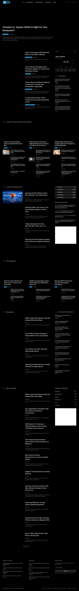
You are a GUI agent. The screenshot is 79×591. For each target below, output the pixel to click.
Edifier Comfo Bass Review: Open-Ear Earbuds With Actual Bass (13, 143)
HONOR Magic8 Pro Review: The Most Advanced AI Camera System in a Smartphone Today (43, 172)
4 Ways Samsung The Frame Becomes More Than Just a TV (35, 225)
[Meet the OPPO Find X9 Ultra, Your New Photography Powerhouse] (64, 276)
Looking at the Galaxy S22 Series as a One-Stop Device (12, 567)
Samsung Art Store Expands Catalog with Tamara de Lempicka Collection (37, 240)
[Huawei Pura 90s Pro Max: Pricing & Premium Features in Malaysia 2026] (13, 521)
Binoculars (57, 220)
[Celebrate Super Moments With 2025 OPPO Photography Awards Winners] (31, 291)
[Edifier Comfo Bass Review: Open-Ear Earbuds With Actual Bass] (14, 136)
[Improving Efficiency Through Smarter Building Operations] (74, 372)
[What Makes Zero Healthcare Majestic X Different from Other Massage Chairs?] (74, 95)
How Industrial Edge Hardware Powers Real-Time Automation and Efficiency (62, 353)
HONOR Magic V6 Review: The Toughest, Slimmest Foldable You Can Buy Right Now (65, 143)
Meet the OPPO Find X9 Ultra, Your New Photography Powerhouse (63, 283)
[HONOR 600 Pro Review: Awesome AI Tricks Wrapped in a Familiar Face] (56, 152)
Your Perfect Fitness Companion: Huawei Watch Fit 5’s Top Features (36, 334)
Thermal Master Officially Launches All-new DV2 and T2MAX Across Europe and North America (65, 221)
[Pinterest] (75, 2)
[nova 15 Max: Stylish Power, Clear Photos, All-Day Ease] (13, 537)
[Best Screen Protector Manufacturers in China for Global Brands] (74, 360)
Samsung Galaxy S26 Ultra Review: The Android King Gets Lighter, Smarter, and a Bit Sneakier (18, 158)
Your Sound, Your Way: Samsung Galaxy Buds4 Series (36, 350)
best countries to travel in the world (62, 215)
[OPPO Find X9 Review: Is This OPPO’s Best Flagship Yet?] (6, 173)
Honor (56, 147)
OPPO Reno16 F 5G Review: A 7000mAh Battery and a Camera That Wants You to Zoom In (39, 143)
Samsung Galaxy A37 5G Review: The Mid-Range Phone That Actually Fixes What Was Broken (43, 151)
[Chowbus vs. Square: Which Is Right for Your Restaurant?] (39, 23)
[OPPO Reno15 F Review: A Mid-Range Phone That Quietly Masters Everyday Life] (56, 166)
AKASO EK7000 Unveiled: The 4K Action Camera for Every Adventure (68, 290)
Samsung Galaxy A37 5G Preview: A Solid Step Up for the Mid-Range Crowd (68, 158)
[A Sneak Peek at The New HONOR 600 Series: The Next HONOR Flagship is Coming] (31, 166)
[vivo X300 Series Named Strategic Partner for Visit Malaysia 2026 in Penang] (6, 298)
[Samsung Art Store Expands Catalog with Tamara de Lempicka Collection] (13, 243)
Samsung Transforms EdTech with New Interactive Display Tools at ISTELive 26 (36, 488)
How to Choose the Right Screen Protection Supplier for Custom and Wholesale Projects (37, 69)
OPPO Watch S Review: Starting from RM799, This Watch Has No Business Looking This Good (43, 158)
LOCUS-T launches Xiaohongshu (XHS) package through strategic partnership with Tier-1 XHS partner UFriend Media (62, 108)
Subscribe (66, 571)
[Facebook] (67, 2)
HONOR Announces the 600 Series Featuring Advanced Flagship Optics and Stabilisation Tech (18, 290)
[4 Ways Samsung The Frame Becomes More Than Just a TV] (13, 227)
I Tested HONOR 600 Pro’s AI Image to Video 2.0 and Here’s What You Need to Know (18, 165)
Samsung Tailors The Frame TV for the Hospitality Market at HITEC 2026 (36, 209)
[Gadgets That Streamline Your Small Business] (74, 366)
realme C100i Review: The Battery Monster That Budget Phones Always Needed (18, 151)
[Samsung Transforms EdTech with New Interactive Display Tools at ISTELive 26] (13, 491)
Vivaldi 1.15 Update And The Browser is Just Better (12, 575)
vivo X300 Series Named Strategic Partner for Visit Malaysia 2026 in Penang (17, 297)
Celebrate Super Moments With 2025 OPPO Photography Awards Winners (43, 290)
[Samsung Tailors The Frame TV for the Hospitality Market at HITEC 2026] (13, 212)
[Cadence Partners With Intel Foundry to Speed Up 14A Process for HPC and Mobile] (74, 81)
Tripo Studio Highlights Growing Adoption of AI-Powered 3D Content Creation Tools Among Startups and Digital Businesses (65, 207)
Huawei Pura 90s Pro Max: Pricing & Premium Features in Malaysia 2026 (37, 519)
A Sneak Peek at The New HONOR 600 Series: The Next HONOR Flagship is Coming (43, 165)
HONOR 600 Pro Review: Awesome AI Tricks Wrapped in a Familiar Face (68, 151)
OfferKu (56, 211)
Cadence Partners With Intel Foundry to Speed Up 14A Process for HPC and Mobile (62, 81)
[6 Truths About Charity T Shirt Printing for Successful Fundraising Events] (13, 102)
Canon (5, 286)
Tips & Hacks (5, 34)
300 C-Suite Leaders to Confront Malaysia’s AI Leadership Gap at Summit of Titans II (62, 101)
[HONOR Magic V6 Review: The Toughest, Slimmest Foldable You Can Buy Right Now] (64, 136)
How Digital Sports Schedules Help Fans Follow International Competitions (62, 347)
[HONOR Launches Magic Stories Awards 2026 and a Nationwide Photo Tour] (39, 276)
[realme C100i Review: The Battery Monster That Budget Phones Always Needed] (6, 152)
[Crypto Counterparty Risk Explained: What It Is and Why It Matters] (13, 56)
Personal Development (30, 104)
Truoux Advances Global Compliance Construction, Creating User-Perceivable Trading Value (37, 84)
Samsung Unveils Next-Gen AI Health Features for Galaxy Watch (37, 365)
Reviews (5, 147)
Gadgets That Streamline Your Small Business (37, 473)
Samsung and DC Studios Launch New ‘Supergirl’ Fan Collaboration (36, 194)
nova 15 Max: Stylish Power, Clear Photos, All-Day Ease (36, 534)
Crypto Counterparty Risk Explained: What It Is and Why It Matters (37, 53)
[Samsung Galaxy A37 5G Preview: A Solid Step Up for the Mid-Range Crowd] (56, 159)
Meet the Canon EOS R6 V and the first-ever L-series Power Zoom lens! (13, 283)
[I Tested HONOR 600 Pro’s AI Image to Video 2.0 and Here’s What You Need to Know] (6, 166)
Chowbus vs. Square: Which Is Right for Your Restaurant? (24, 28)
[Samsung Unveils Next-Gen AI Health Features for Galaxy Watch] (13, 368)
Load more (26, 546)
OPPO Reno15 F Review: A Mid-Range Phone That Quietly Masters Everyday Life (68, 165)
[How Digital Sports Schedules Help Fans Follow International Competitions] (74, 348)
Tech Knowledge (28, 57)
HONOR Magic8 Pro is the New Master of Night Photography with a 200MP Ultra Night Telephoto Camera (68, 297)
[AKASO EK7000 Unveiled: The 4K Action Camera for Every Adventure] (56, 291)
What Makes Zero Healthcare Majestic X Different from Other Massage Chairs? (62, 95)
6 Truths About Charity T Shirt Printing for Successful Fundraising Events (37, 100)
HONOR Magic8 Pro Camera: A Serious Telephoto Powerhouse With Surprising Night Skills (68, 172)
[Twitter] (73, 2)
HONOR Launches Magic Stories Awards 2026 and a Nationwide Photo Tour (39, 283)
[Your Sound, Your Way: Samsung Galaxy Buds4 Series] (13, 352)
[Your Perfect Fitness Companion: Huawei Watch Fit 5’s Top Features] (13, 337)
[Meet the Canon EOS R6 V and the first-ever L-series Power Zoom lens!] (14, 276)
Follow (74, 189)
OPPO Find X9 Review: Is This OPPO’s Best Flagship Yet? (18, 172)
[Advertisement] (65, 235)
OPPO (31, 147)
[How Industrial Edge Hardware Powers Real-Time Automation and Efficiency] (74, 354)
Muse (56, 205)
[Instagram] (70, 2)
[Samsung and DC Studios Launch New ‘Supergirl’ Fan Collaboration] (13, 197)
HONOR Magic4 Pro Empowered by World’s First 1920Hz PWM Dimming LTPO (13, 564)
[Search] (75, 51)
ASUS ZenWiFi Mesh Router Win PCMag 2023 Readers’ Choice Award (12, 572)
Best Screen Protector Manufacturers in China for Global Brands (63, 359)
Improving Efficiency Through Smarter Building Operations (62, 371)
